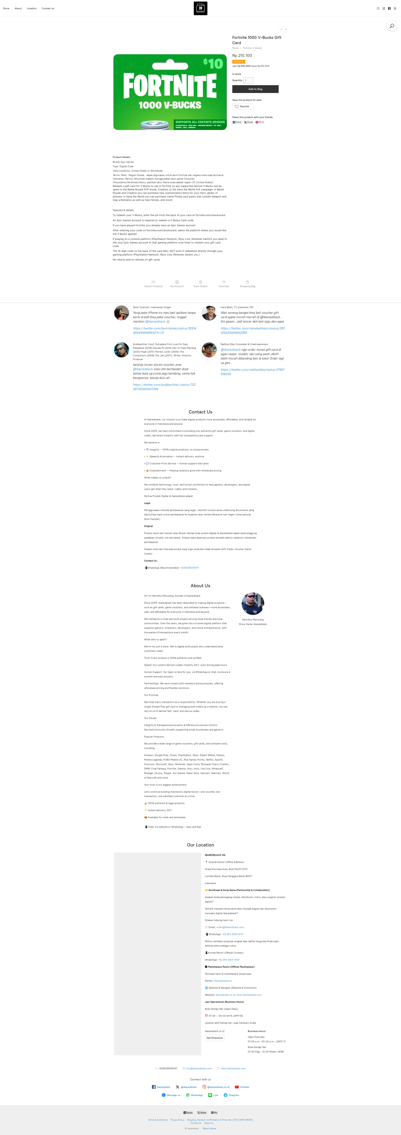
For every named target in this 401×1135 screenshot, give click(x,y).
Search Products (153, 286)
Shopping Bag (247, 286)
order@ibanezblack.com (230, 927)
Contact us (48, 8)
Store (6, 8)
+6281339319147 (189, 567)
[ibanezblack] (200, 8)
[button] (243, 106)
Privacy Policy (177, 1120)
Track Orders (200, 286)
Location (31, 8)
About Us (209, 1123)
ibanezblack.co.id (225, 994)
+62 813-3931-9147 (232, 934)
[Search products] (392, 26)
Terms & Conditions (158, 1120)
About (18, 8)
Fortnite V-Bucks (252, 47)
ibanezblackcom (223, 980)
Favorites (224, 286)
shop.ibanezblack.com (249, 994)
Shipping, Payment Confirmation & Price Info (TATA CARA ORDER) (220, 1120)
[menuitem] (281, 29)
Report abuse (209, 1128)
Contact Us (195, 1123)
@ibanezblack (155, 321)
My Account (177, 286)
